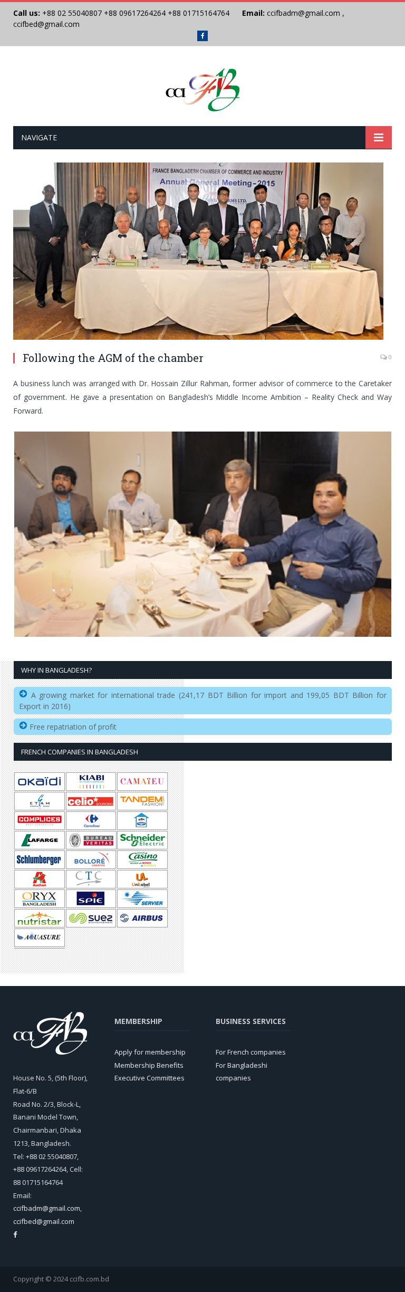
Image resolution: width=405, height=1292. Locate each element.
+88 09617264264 (135, 13)
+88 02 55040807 (71, 13)
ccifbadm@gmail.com (303, 13)
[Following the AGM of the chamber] (202, 252)
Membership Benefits (149, 1065)
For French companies (251, 1052)
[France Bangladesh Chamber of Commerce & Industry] (203, 87)
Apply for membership (150, 1052)
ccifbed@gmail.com (46, 24)
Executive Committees (149, 1078)
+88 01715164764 (198, 13)
